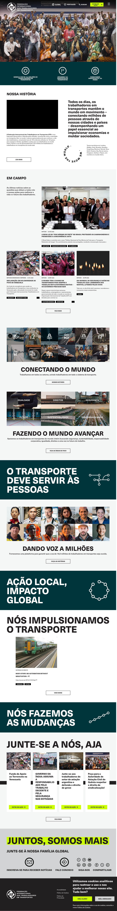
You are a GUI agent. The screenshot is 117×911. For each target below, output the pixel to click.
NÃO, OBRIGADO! (104, 899)
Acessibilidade (61, 890)
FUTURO (28, 684)
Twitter (79, 859)
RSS (89, 865)
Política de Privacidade (60, 897)
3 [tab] (60, 59)
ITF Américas (73, 246)
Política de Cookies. (84, 907)
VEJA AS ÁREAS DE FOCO (58, 451)
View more (58, 693)
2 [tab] (58, 59)
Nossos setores (58, 382)
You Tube (89, 859)
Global (80, 294)
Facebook (84, 859)
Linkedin (79, 865)
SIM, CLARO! (82, 899)
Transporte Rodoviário (59, 246)
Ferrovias (20, 684)
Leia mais (18, 55)
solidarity (11, 297)
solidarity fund (22, 297)
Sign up (29, 863)
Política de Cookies (63, 893)
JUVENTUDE (60, 301)
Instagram (84, 865)
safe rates (46, 246)
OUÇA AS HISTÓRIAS (58, 561)
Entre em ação (95, 4)
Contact (64, 863)
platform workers (48, 301)
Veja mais (58, 311)
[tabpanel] (58, 31)
